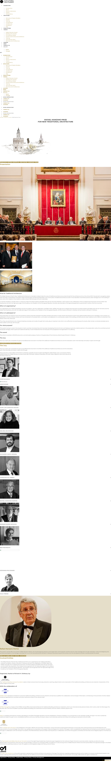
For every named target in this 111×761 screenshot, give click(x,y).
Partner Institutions (11, 11)
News (5, 43)
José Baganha (5, 379)
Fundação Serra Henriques (9, 727)
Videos (5, 29)
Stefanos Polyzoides (7, 570)
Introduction (9, 8)
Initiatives (6, 15)
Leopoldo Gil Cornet (7, 477)
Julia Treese (4, 594)
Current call (6, 98)
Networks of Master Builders (13, 18)
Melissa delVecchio (6, 431)
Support (6, 42)
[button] (55, 52)
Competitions (9, 22)
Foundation (7, 5)
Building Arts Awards (11, 33)
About (7, 9)
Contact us (7, 45)
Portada (1, 117)
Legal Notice (3, 757)
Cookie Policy (19, 757)
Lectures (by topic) (10, 39)
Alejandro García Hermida (8, 454)
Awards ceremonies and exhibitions (15, 36)
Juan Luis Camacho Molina (9, 407)
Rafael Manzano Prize (8, 97)
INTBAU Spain (3, 695)
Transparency (9, 14)
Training (8, 21)
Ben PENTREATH (5, 547)
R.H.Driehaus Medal (11, 35)
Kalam (1, 715)
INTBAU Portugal (4, 707)
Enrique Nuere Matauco (8, 524)
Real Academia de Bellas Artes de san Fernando (14, 741)
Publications (7, 28)
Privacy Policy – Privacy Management (34, 757)
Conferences (9, 24)
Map (7, 26)
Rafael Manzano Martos (8, 501)
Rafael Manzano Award (11, 32)
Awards (8, 19)
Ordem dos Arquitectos (7, 753)
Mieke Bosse (4, 384)
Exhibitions (9, 25)
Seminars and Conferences (13, 41)
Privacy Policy (11, 757)
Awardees (5, 100)
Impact (8, 12)
